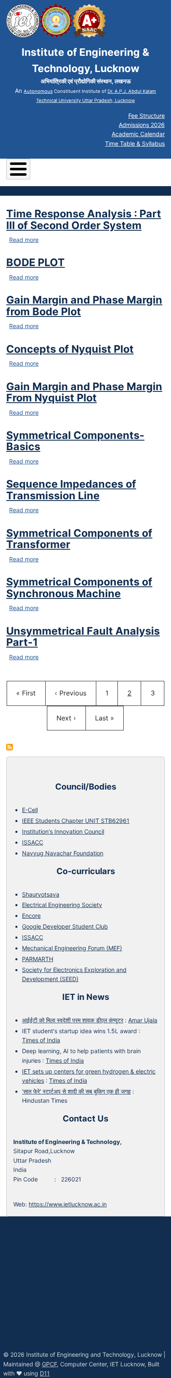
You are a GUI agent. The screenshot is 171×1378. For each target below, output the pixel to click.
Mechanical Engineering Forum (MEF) (72, 948)
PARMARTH (37, 958)
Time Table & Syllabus (135, 143)
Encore (31, 915)
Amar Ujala (142, 1020)
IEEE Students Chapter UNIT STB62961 (75, 820)
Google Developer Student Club (65, 926)
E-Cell (30, 809)
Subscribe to (9, 747)
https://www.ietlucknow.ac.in (68, 1204)
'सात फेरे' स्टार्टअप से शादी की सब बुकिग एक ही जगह (76, 1091)
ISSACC (32, 842)
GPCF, (50, 1364)
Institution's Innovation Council (63, 831)
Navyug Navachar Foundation (62, 853)
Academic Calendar (138, 133)
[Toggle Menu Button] (18, 169)
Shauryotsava (40, 894)
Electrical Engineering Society (62, 904)
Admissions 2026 (142, 124)
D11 (45, 1373)
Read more (24, 239)
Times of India (41, 1040)
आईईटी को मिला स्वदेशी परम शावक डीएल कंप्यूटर (72, 1020)
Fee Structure (146, 115)
